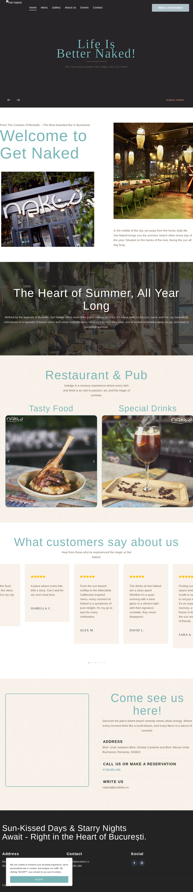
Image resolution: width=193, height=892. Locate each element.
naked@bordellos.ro (78, 861)
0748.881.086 (112, 769)
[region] (39, 872)
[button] (9, 461)
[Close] (69, 860)
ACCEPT (39, 879)
